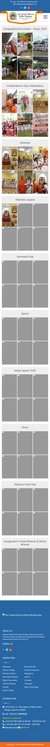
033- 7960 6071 (16, 714)
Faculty (5, 687)
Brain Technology (31, 687)
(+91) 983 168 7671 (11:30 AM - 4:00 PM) (22, 724)
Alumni (27, 677)
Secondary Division (10, 677)
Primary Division (9, 673)
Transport (28, 684)
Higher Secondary (10, 680)
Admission (7, 667)
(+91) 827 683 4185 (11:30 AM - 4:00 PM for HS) (25, 721)
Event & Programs (31, 670)
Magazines (28, 673)
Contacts (28, 680)
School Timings (9, 670)
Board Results (30, 667)
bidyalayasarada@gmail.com (26, 4)
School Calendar (9, 684)
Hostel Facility (8, 690)
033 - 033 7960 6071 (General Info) (25, 2)
